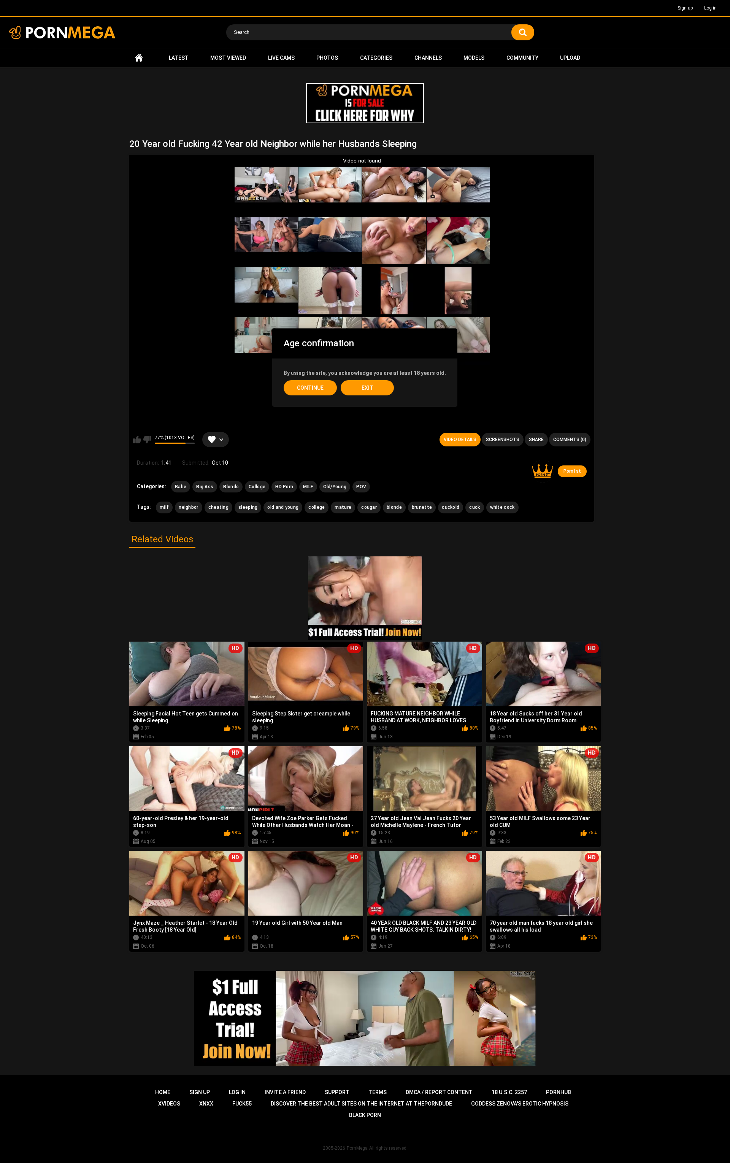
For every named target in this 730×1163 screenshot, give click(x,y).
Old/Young (335, 486)
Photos (327, 58)
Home (138, 58)
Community (522, 58)
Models (473, 58)
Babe (180, 486)
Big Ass (204, 486)
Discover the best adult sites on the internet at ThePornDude (361, 1104)
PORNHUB (558, 1092)
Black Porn (365, 1115)
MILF (308, 486)
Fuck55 (242, 1104)
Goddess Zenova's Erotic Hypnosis (519, 1104)
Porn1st (572, 471)
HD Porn (284, 486)
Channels (428, 58)
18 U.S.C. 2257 (509, 1092)
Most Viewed (228, 58)
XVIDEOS (169, 1104)
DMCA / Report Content (439, 1092)
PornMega (357, 1148)
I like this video (137, 439)
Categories (376, 58)
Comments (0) (569, 439)
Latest (179, 58)
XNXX (206, 1104)
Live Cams (281, 58)
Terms (377, 1092)
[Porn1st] (542, 471)
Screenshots (502, 439)
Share (536, 439)
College (257, 486)
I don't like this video (147, 439)
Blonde (231, 486)
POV (361, 486)
